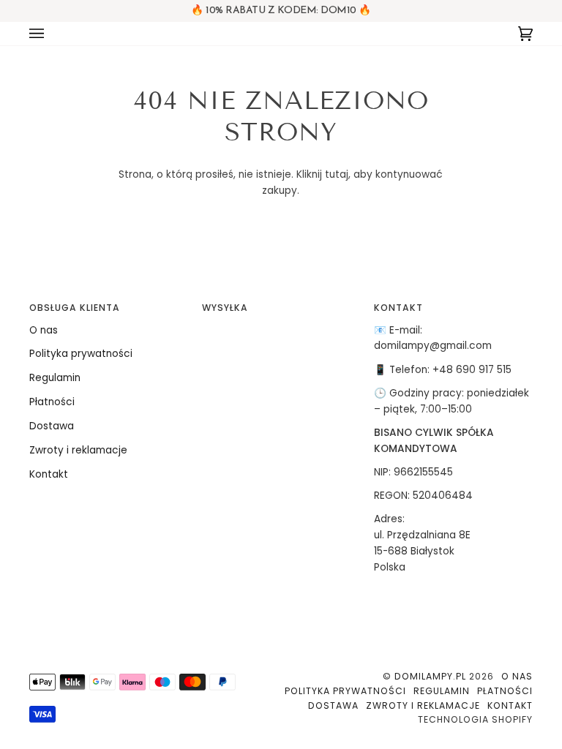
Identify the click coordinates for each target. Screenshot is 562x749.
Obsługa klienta (74, 307)
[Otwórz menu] (51, 33)
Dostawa (51, 426)
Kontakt (48, 474)
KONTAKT (398, 307)
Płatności (52, 402)
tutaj (336, 174)
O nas (43, 330)
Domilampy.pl (430, 676)
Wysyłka (225, 307)
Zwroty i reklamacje (78, 450)
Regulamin (54, 378)
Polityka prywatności (80, 354)
